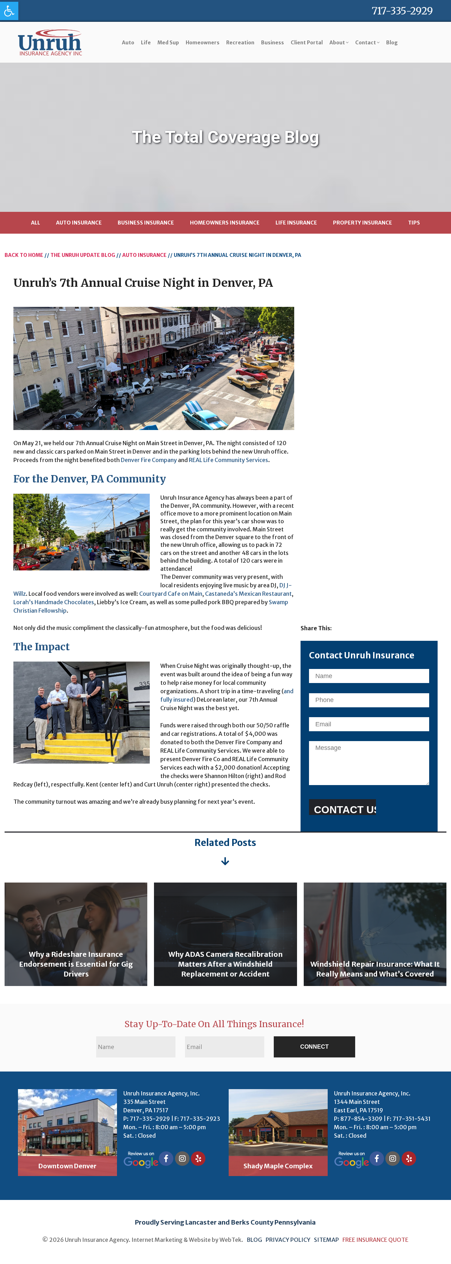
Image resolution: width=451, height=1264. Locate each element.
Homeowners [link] (203, 42)
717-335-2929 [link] (402, 11)
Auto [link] (128, 42)
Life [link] (146, 42)
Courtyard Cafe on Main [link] (170, 593)
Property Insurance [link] (362, 223)
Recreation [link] (240, 42)
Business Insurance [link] (146, 223)
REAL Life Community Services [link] (228, 459)
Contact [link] (366, 42)
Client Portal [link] (307, 42)
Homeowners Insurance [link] (225, 223)
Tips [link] (414, 223)
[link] (9, 11)
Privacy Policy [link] (288, 1239)
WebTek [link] (230, 1239)
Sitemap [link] (326, 1239)
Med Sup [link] (168, 42)
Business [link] (272, 42)
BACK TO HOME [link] (24, 255)
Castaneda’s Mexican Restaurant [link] (248, 593)
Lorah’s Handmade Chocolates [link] (53, 602)
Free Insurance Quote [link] (375, 1239)
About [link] (337, 42)
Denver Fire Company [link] (149, 459)
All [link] (35, 223)
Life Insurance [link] (296, 223)
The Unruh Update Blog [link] (82, 255)
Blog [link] (392, 42)
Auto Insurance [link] (79, 223)
